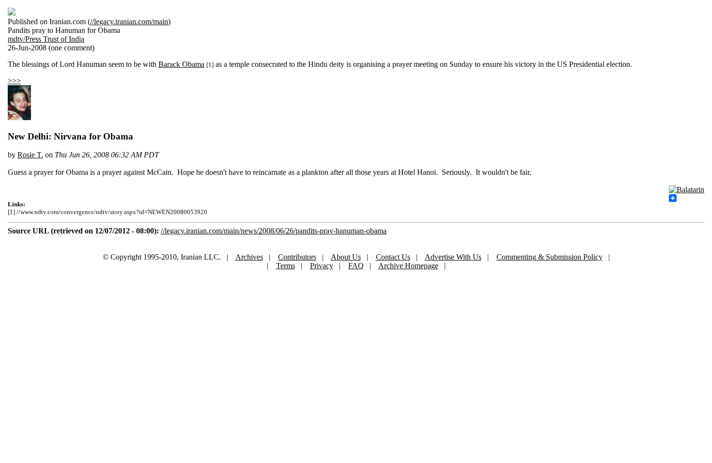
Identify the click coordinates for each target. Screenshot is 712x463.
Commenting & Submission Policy (549, 257)
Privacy (321, 266)
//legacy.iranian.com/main (129, 21)
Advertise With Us (453, 257)
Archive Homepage (408, 266)
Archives (249, 257)
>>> (14, 81)
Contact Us (393, 257)
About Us (346, 257)
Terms (285, 266)
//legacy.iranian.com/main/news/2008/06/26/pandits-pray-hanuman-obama (274, 231)
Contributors (297, 257)
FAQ (356, 266)
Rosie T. (30, 155)
